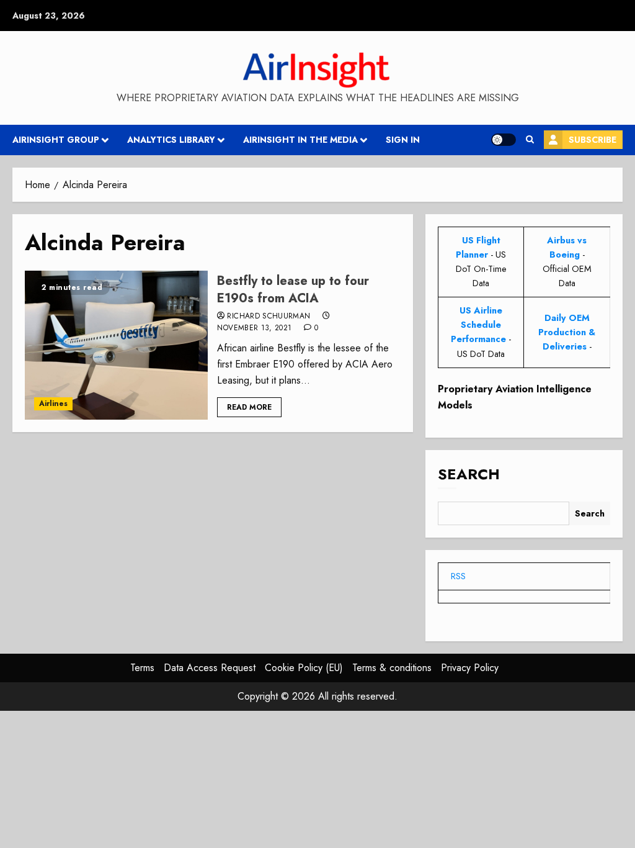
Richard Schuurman (268, 317)
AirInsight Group (55, 139)
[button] (530, 139)
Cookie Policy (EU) (304, 668)
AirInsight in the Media (300, 139)
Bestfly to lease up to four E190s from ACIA (293, 289)
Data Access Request (209, 668)
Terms (142, 668)
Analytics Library (171, 139)
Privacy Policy (470, 668)
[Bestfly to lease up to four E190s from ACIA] (116, 345)
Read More (249, 407)
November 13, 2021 (254, 328)
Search (469, 474)
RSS (458, 576)
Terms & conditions (392, 668)
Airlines (53, 403)
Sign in (403, 139)
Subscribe (592, 139)
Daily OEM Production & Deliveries (566, 332)
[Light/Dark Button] (503, 139)
